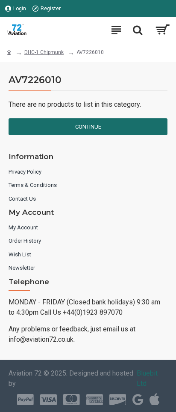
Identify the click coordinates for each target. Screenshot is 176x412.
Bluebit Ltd (147, 378)
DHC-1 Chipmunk (44, 52)
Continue (88, 126)
